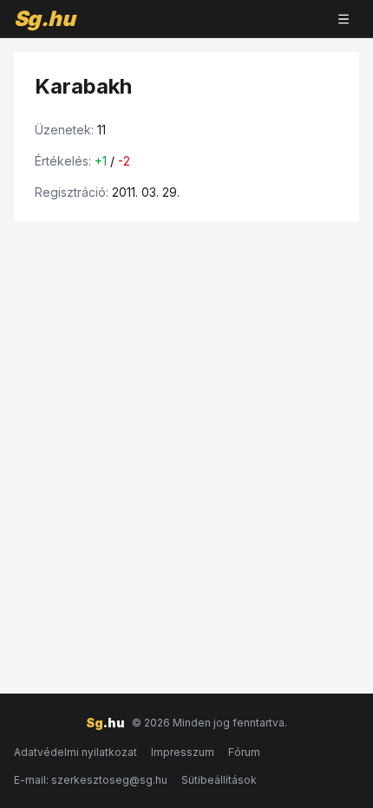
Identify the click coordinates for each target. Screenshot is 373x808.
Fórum (244, 752)
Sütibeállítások (219, 779)
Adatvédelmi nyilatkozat (75, 752)
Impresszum (182, 752)
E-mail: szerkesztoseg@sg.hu (90, 779)
